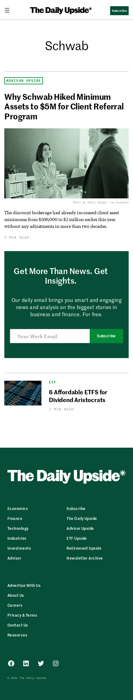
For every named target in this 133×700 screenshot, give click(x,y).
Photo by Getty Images (90, 202)
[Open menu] (9, 10)
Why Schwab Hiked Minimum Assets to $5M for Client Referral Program (64, 106)
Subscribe (106, 336)
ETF (52, 382)
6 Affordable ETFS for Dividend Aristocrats (78, 396)
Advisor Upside (23, 80)
